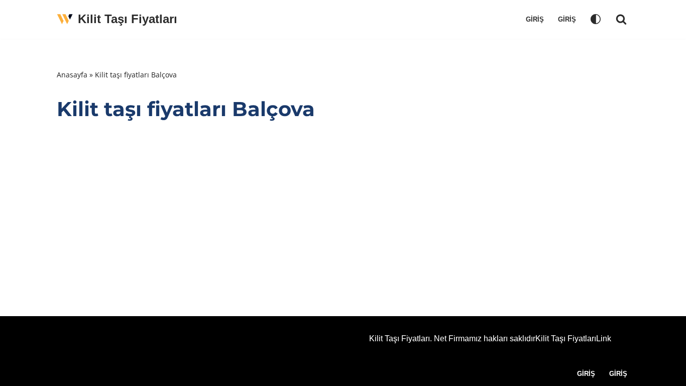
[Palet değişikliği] (596, 19)
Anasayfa (72, 74)
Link (603, 338)
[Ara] (621, 19)
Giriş (535, 19)
